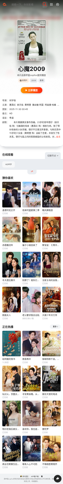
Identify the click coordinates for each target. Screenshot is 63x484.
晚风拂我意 (47, 210)
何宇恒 (12, 100)
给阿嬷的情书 (8, 359)
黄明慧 (28, 104)
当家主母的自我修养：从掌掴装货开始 (51, 280)
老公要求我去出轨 (30, 315)
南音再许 (26, 359)
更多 (55, 326)
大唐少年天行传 (49, 315)
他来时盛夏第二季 (30, 210)
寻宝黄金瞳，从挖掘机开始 (31, 394)
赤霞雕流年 (7, 245)
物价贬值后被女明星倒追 (11, 429)
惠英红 (12, 104)
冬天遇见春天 (8, 280)
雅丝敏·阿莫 (38, 104)
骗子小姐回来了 (29, 245)
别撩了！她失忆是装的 (31, 280)
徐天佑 (20, 104)
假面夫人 (6, 315)
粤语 (11, 117)
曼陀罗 (45, 429)
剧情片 (25, 80)
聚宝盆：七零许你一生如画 (51, 245)
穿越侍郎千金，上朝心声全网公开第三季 (51, 359)
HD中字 (8, 164)
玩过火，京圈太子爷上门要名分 (11, 394)
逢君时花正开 (8, 210)
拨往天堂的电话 (49, 394)
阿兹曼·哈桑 (50, 104)
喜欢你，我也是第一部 (31, 429)
